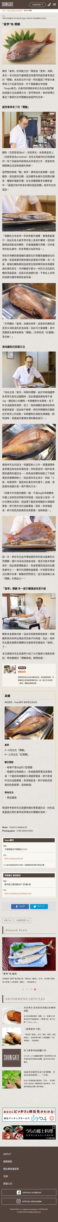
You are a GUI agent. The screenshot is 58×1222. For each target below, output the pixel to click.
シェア (22, 906)
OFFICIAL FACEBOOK (32, 1192)
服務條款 (7, 1161)
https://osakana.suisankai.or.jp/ (17, 893)
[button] (23, 989)
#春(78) (7, 920)
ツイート (40, 906)
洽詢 (5, 1176)
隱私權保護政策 (11, 1169)
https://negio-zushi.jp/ (13, 858)
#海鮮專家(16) (22, 920)
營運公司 (7, 1183)
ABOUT (7, 1154)
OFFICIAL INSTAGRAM (31, 1201)
